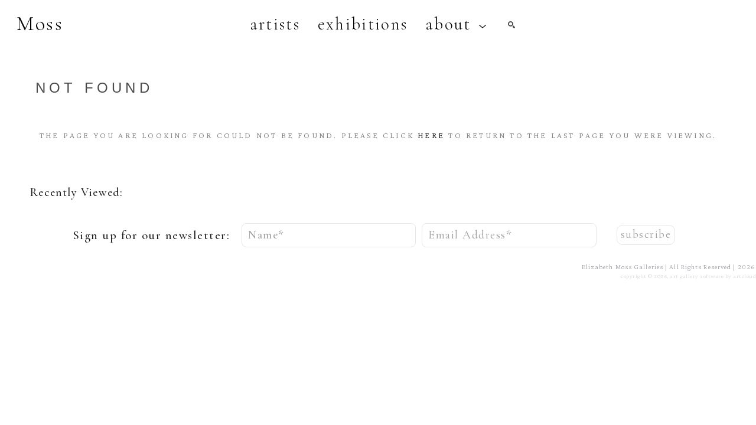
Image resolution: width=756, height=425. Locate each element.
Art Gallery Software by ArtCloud (713, 276)
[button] (456, 24)
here (431, 135)
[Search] (511, 24)
